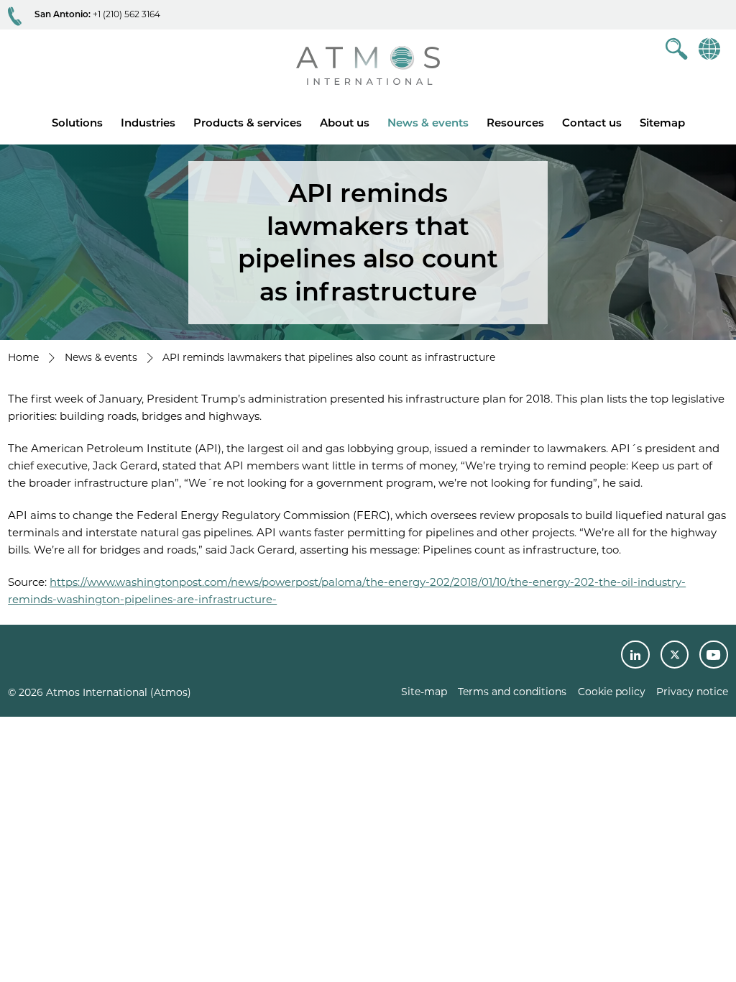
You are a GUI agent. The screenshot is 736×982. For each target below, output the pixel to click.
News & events (428, 122)
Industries (148, 122)
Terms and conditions (512, 691)
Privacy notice (692, 691)
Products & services (247, 122)
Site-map (424, 691)
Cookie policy (611, 691)
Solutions (77, 122)
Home (23, 357)
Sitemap (662, 122)
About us (344, 122)
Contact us (592, 122)
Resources (515, 122)
